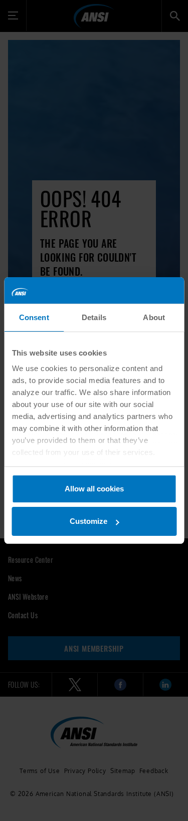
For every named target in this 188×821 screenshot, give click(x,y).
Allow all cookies (94, 488)
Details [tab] (94, 317)
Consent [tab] (34, 317)
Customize (88, 521)
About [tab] (154, 317)
